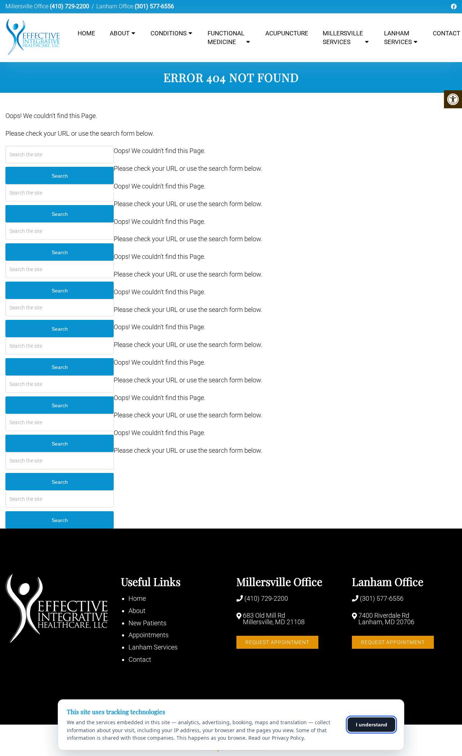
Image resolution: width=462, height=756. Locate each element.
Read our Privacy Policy (276, 737)
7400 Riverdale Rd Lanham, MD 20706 (386, 618)
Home (86, 33)
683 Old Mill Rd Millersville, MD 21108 (274, 618)
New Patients (147, 623)
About (120, 33)
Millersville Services (343, 37)
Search (60, 176)
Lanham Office (115, 6)
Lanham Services (398, 37)
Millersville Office (27, 6)
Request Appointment (277, 642)
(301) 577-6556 (154, 6)
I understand (371, 724)
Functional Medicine (226, 37)
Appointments (148, 635)
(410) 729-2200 (69, 6)
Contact (139, 659)
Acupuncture (286, 33)
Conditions (169, 33)
